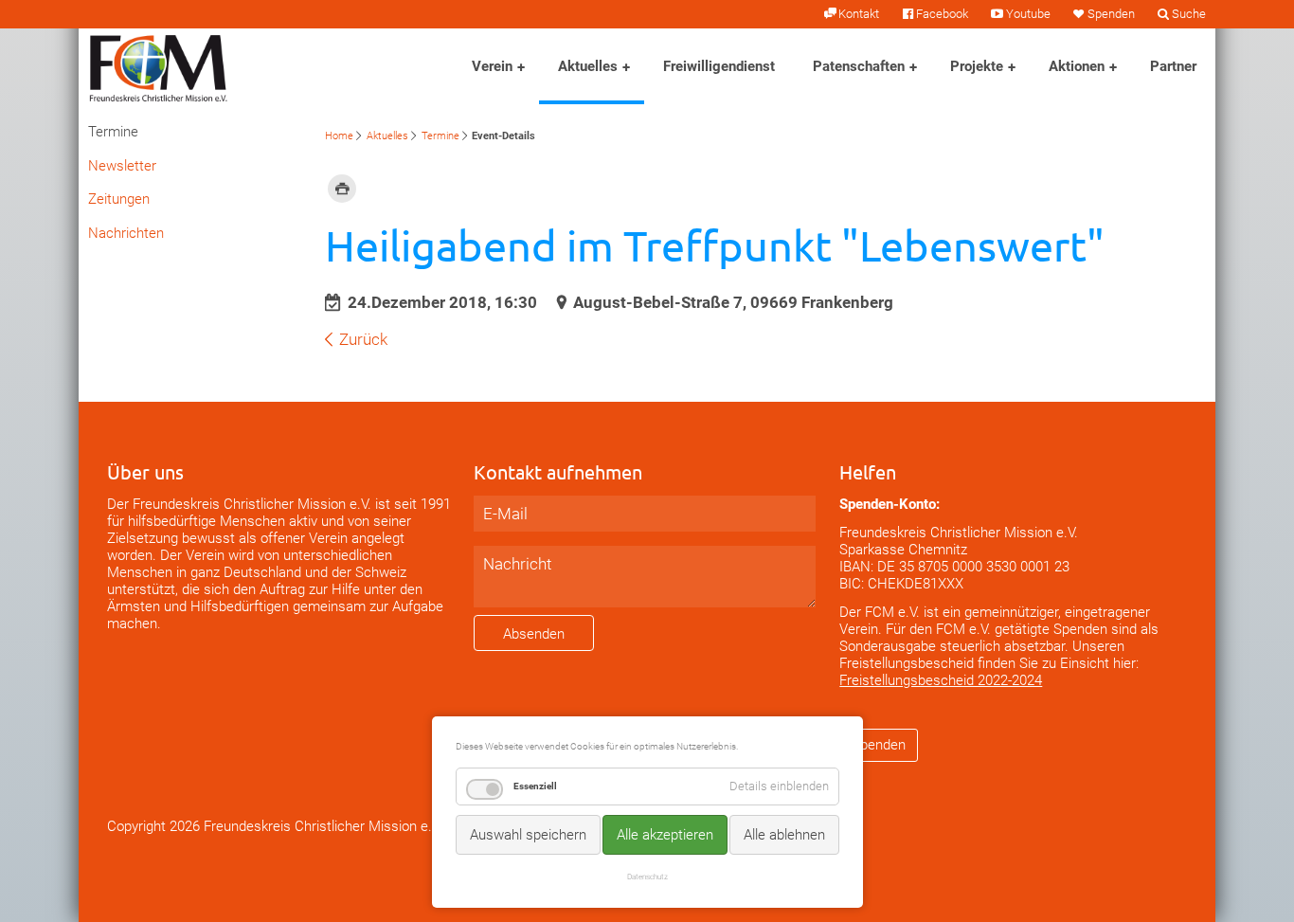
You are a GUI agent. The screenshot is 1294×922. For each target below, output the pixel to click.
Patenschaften (859, 66)
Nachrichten (126, 233)
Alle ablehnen (784, 834)
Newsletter (122, 165)
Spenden (1111, 14)
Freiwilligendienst (719, 66)
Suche (1189, 14)
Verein (492, 66)
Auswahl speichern (528, 834)
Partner (1173, 66)
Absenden (534, 633)
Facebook (942, 14)
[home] (158, 66)
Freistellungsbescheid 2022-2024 (940, 680)
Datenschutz (647, 876)
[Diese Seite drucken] (342, 187)
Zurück (363, 339)
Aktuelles (588, 66)
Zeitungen (119, 199)
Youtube (1028, 14)
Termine (440, 136)
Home (339, 136)
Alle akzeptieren (665, 834)
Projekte (976, 66)
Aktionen (1077, 66)
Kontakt (858, 14)
